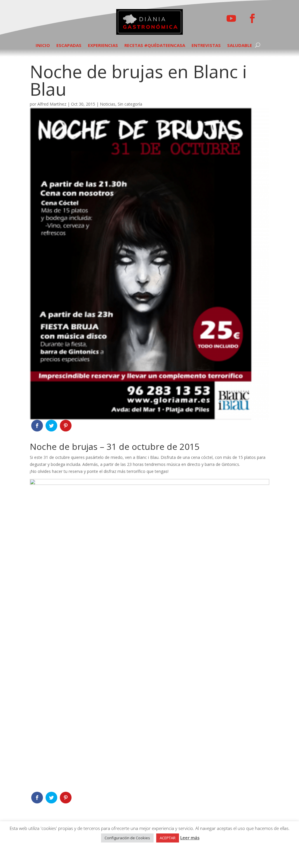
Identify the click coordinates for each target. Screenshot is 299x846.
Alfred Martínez (51, 104)
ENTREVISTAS (206, 45)
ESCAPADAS (68, 45)
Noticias (107, 104)
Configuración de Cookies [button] (127, 837)
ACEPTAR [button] (167, 837)
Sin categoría (130, 104)
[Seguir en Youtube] (231, 18)
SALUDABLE (239, 45)
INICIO (43, 45)
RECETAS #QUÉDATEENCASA (154, 45)
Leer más (189, 837)
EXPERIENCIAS (103, 45)
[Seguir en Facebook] (252, 18)
